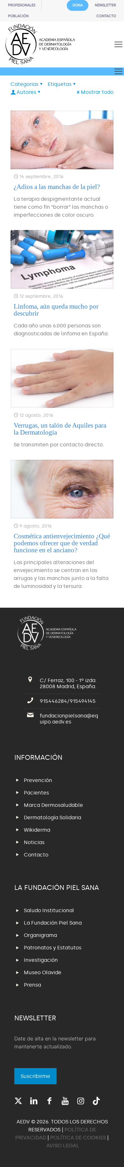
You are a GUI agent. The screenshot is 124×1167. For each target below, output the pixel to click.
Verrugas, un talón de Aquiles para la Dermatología (60, 429)
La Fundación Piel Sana (53, 923)
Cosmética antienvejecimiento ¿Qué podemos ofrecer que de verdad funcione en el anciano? (62, 543)
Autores (26, 92)
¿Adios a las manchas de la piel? (57, 187)
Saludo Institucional (49, 910)
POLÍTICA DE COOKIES (78, 1138)
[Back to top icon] (111, 1154)
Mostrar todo (97, 92)
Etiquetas (60, 84)
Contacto (36, 855)
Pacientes (36, 793)
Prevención (38, 780)
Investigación (41, 960)
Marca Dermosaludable (53, 805)
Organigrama (40, 935)
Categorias (24, 84)
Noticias (34, 842)
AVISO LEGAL (62, 1146)
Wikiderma (37, 830)
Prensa (32, 985)
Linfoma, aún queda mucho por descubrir (56, 310)
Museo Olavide (42, 972)
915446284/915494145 (68, 701)
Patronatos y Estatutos (52, 948)
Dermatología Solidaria (52, 817)
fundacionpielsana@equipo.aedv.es (69, 719)
